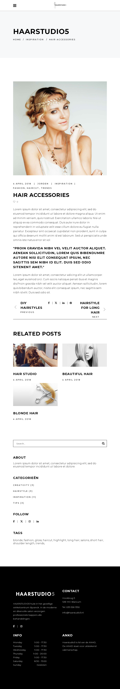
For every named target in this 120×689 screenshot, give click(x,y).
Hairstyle (20, 491)
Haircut (33, 188)
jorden (44, 184)
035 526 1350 (73, 607)
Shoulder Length (24, 543)
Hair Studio (25, 374)
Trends (46, 188)
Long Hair (73, 540)
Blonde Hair (25, 413)
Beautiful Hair (77, 374)
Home (17, 39)
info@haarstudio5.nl (73, 612)
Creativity (21, 485)
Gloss (38, 540)
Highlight (59, 540)
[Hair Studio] (35, 355)
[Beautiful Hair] (84, 355)
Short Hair (96, 540)
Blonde (18, 540)
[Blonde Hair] (35, 394)
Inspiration (35, 39)
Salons (85, 540)
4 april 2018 (22, 184)
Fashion (19, 188)
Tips (16, 503)
